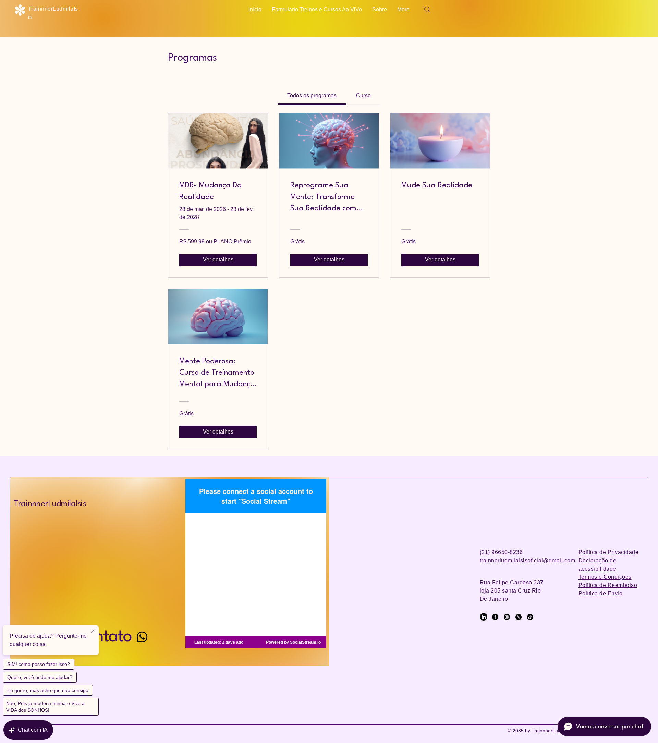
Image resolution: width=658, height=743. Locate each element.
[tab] (312, 96)
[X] (518, 617)
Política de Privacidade (608, 552)
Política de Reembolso (607, 585)
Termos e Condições (605, 577)
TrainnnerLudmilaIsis (50, 504)
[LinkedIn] (483, 617)
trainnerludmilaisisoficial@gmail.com (527, 560)
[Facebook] (495, 617)
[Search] (427, 9)
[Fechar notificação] (92, 632)
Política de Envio (600, 593)
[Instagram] (507, 617)
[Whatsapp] (142, 637)
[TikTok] (530, 617)
